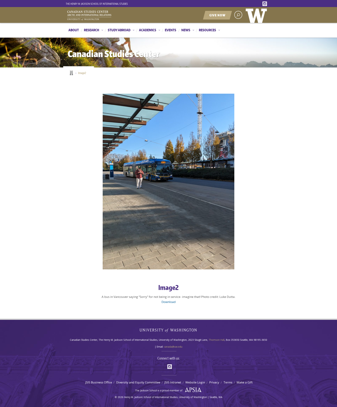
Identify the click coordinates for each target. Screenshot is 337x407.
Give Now (217, 15)
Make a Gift (245, 382)
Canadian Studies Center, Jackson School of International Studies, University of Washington (105, 15)
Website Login (195, 382)
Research (91, 30)
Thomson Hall (216, 339)
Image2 (82, 73)
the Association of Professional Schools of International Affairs (192, 389)
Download (168, 302)
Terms (227, 382)
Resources (207, 30)
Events (170, 30)
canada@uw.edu (173, 346)
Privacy (214, 382)
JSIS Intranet (172, 382)
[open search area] (238, 15)
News (185, 30)
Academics (147, 30)
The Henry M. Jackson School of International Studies (97, 3)
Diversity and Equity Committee (138, 382)
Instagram (265, 4)
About (73, 30)
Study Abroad (119, 30)
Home (71, 73)
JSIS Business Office (98, 382)
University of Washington (257, 15)
